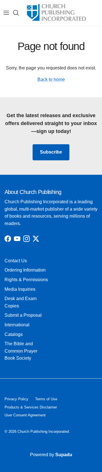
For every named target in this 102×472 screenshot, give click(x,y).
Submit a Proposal (23, 315)
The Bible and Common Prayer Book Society (21, 350)
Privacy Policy (16, 399)
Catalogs (14, 334)
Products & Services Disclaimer (31, 407)
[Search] (18, 12)
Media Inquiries (20, 289)
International (17, 324)
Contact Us (16, 260)
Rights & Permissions (26, 279)
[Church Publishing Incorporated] (56, 13)
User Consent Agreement (25, 415)
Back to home (51, 79)
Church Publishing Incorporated (43, 431)
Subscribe (51, 152)
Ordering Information (25, 270)
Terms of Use (46, 399)
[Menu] (6, 12)
